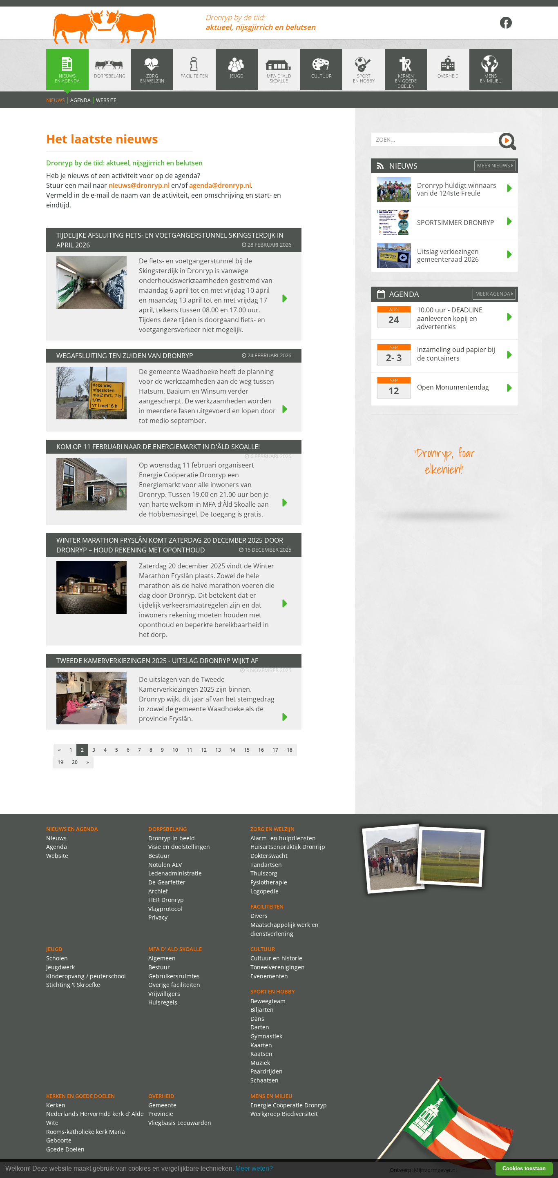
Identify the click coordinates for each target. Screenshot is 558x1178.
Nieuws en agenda (72, 829)
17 (275, 749)
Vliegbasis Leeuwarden (179, 1123)
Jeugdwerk (60, 967)
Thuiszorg (263, 873)
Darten (259, 1027)
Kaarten (261, 1045)
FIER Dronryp (166, 900)
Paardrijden (266, 1071)
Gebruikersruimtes (174, 976)
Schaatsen (264, 1080)
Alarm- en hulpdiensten (283, 838)
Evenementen (269, 976)
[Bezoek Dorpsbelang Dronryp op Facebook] (506, 22)
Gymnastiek (266, 1036)
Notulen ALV (165, 864)
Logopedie (264, 891)
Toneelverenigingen (277, 967)
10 (175, 749)
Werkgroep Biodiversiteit (284, 1114)
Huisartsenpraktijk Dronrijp (287, 847)
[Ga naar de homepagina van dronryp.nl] (119, 27)
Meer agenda (493, 293)
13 (218, 749)
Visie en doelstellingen (179, 847)
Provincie (160, 1114)
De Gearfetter (166, 882)
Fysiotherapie (268, 882)
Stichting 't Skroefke (73, 985)
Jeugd (54, 949)
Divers (259, 916)
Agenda (80, 100)
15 (247, 749)
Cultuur (262, 949)
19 (60, 762)
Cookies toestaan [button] (524, 1168)
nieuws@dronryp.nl (139, 185)
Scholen (57, 958)
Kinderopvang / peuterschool (86, 976)
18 (289, 749)
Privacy (157, 917)
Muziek (260, 1063)
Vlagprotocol (165, 909)
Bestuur (159, 856)
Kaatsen (261, 1054)
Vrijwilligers (164, 994)
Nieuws (55, 100)
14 (232, 749)
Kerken (55, 1105)
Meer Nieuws (494, 165)
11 (189, 749)
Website (106, 100)
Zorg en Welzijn (272, 829)
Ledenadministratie (175, 873)
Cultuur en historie (276, 958)
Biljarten (262, 1009)
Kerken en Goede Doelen (80, 1096)
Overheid (161, 1096)
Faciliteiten (266, 906)
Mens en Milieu (271, 1096)
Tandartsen (266, 864)
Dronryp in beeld (171, 838)
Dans (257, 1018)
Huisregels (162, 1002)
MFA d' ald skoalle (175, 949)
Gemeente (162, 1105)
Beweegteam (268, 1001)
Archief (158, 891)
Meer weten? (254, 1168)
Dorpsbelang (167, 829)
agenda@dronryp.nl (220, 185)
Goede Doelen (65, 1149)
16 (261, 749)
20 (75, 762)
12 (204, 749)
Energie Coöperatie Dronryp (288, 1105)
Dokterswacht (269, 856)
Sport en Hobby (272, 991)
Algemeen (162, 958)
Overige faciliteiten (174, 985)
